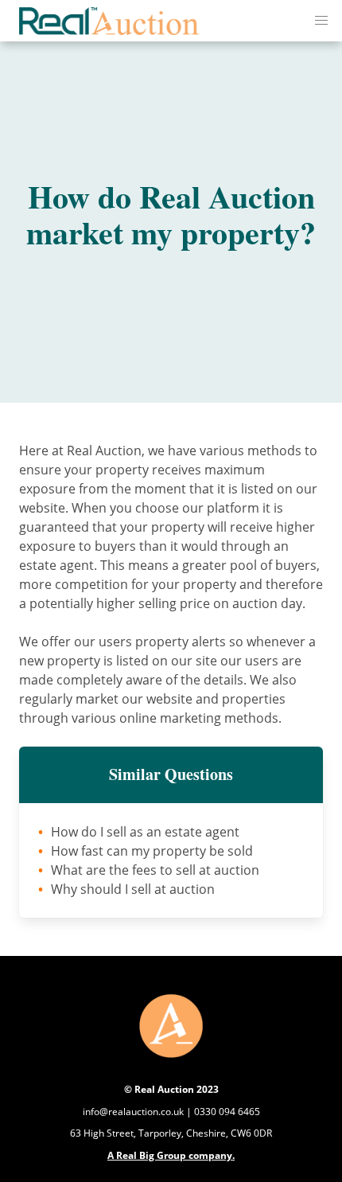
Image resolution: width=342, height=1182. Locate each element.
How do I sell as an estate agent (145, 832)
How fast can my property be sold (152, 851)
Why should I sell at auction (133, 889)
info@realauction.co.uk (133, 1111)
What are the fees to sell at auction (155, 870)
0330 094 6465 (227, 1111)
